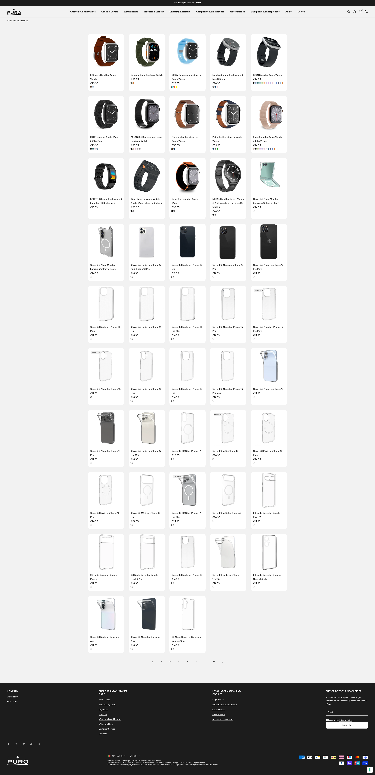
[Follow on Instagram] (16, 743)
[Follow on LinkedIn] (39, 743)
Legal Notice (218, 699)
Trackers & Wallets (154, 11)
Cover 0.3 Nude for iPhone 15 (187, 575)
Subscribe (346, 725)
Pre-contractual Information (224, 704)
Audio (288, 11)
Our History (12, 697)
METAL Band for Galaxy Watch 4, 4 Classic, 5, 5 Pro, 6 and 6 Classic (228, 203)
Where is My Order (107, 704)
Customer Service (107, 729)
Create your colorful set (83, 11)
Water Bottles (237, 11)
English (133, 756)
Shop (16, 20)
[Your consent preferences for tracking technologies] (370, 770)
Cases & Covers (109, 11)
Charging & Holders (180, 11)
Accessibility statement (222, 719)
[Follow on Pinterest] (23, 743)
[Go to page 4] (222, 661)
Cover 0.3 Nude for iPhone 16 (105, 389)
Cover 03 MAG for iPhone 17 (186, 451)
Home (9, 20)
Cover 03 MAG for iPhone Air (227, 513)
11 (214, 662)
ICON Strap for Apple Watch (267, 75)
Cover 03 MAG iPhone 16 (225, 451)
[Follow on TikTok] (31, 743)
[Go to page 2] (152, 661)
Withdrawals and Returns (110, 719)
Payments (103, 709)
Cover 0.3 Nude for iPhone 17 (268, 389)
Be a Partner (12, 701)
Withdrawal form (106, 724)
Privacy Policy (345, 720)
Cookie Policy (218, 709)
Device (301, 11)
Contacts (103, 733)
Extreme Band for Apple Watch (147, 75)
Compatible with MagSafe (210, 11)
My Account (104, 699)
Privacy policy (218, 714)
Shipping (103, 714)
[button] (119, 38)
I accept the (340, 720)
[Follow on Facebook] (8, 743)
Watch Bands (131, 11)
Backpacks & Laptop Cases (265, 11)
